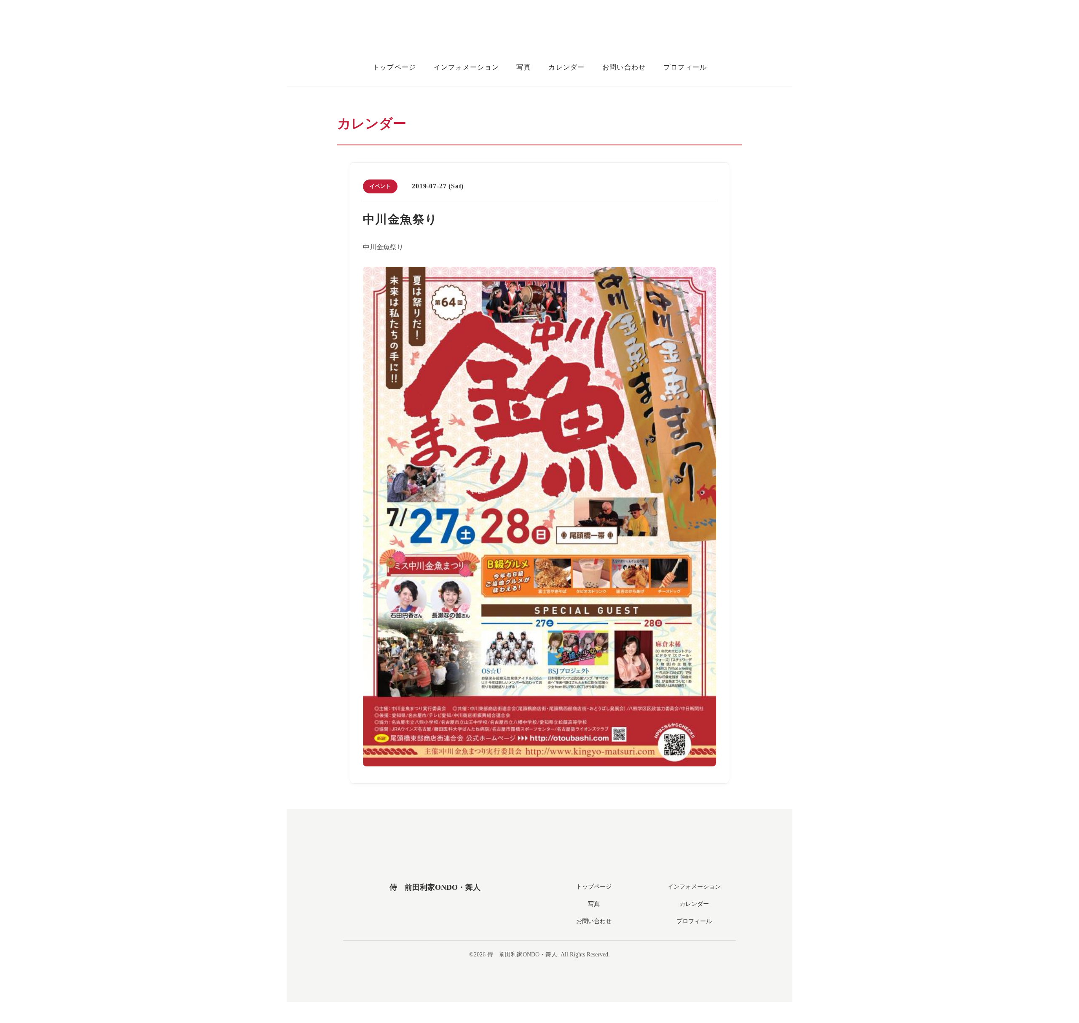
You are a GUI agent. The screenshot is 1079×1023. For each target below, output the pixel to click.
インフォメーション (466, 67)
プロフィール (685, 67)
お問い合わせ (624, 67)
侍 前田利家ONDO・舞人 (434, 887)
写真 (523, 67)
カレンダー (566, 67)
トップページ (394, 67)
